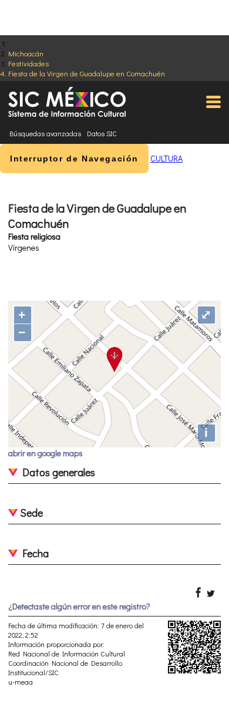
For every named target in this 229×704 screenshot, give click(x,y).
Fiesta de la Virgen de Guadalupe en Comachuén (86, 73)
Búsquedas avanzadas (45, 133)
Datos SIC (102, 133)
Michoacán (25, 53)
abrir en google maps (45, 453)
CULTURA (166, 158)
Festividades (28, 63)
